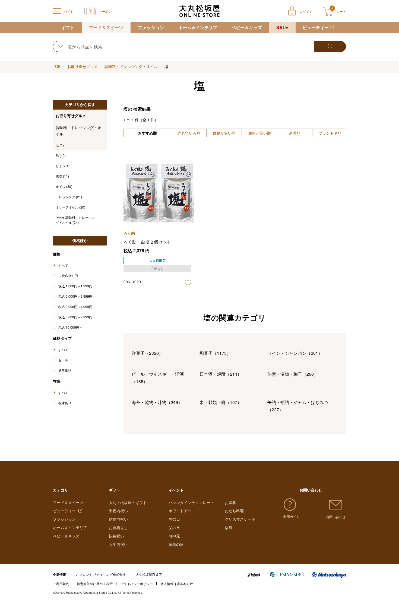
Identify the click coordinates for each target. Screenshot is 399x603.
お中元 (174, 536)
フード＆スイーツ (106, 27)
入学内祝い (118, 544)
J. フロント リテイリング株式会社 (101, 574)
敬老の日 (176, 544)
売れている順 (189, 133)
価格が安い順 (224, 133)
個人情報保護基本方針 (176, 583)
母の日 (174, 519)
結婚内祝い (118, 519)
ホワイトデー (180, 510)
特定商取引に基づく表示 (95, 583)
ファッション (151, 27)
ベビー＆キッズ (247, 27)
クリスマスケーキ (240, 519)
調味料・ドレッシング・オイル (131, 66)
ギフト (67, 27)
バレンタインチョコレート (191, 502)
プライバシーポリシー (136, 583)
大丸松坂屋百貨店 (149, 574)
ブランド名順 (330, 133)
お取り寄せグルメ (82, 66)
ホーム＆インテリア (197, 27)
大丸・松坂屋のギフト (128, 502)
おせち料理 (234, 510)
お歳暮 (230, 502)
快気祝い (116, 536)
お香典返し (118, 527)
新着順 (294, 133)
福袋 (228, 527)
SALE (282, 27)
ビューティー (316, 27)
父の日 (174, 527)
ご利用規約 (61, 583)
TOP (57, 66)
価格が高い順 (259, 133)
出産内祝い (118, 510)
